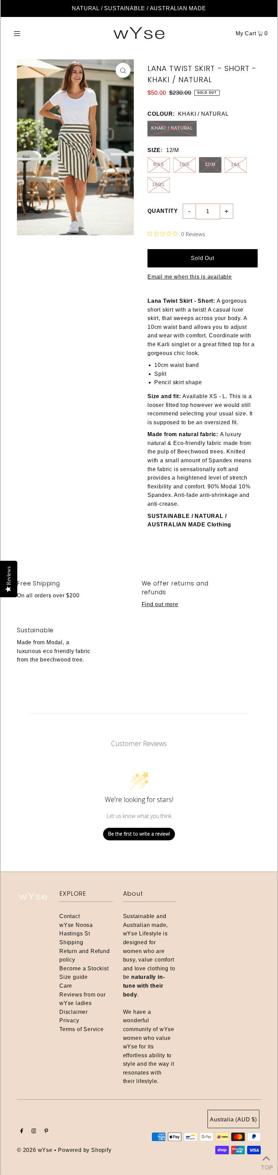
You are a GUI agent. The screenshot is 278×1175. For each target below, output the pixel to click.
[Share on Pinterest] (269, 115)
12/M (210, 164)
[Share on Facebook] (269, 81)
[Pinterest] (46, 1131)
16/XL (158, 184)
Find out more (160, 604)
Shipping (71, 942)
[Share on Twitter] (269, 98)
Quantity (162, 211)
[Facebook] (21, 1131)
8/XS (158, 164)
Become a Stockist (84, 968)
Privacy (69, 1020)
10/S (184, 164)
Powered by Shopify (84, 1150)
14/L (235, 164)
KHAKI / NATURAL (172, 128)
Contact (69, 916)
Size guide (73, 977)
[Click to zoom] (123, 70)
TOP (266, 1166)
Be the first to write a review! (139, 834)
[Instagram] (34, 1131)
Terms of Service (81, 1029)
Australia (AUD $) (233, 1119)
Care (65, 986)
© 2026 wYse (35, 1150)
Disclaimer (73, 1012)
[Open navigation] (31, 33)
